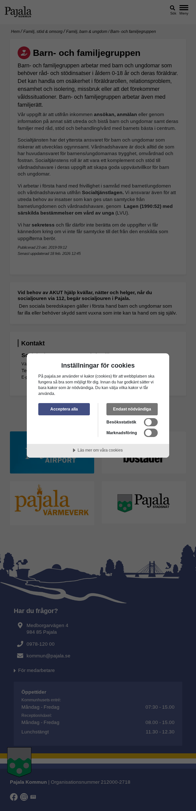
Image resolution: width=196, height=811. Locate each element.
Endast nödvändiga (132, 409)
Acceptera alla (64, 409)
